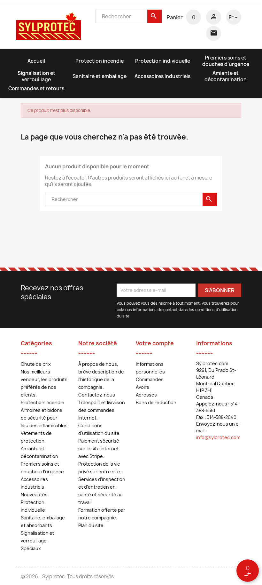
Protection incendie (99, 61)
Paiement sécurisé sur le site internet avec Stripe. (98, 448)
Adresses (146, 395)
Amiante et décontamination (225, 76)
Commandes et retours (36, 88)
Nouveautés (34, 495)
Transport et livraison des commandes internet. (101, 410)
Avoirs (142, 387)
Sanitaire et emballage (100, 76)
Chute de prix (36, 364)
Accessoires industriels (162, 76)
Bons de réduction (156, 402)
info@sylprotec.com (218, 437)
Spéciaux (31, 548)
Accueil (36, 61)
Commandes (150, 379)
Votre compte (155, 343)
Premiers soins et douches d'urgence (225, 61)
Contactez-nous (96, 395)
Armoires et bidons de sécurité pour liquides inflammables (44, 418)
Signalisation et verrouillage (36, 76)
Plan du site (91, 525)
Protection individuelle (162, 61)
